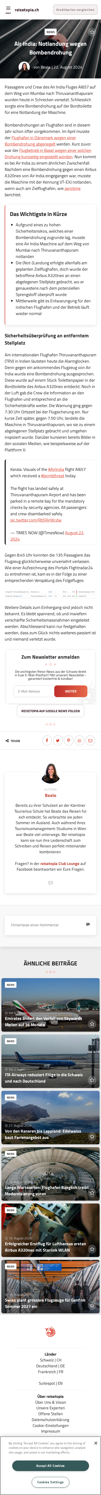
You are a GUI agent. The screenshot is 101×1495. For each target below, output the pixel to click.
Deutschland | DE (50, 1366)
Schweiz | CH (50, 1360)
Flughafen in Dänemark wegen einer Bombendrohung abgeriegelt (40, 141)
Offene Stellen (50, 1414)
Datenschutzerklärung (50, 1419)
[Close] (96, 1443)
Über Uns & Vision (50, 1402)
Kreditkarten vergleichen (75, 9)
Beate (46, 67)
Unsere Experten (50, 1408)
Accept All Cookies (50, 1465)
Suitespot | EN (50, 1383)
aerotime (73, 188)
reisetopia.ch (27, 10)
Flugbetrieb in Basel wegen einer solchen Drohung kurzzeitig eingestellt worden (48, 153)
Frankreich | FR (50, 1372)
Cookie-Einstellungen (51, 1425)
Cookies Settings (50, 1482)
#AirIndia (56, 469)
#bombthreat (52, 476)
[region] (50, 1465)
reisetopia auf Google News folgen (50, 710)
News (51, 32)
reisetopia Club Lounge (59, 863)
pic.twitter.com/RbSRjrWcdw (36, 520)
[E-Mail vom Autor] (50, 883)
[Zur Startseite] (50, 1336)
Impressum (50, 1431)
